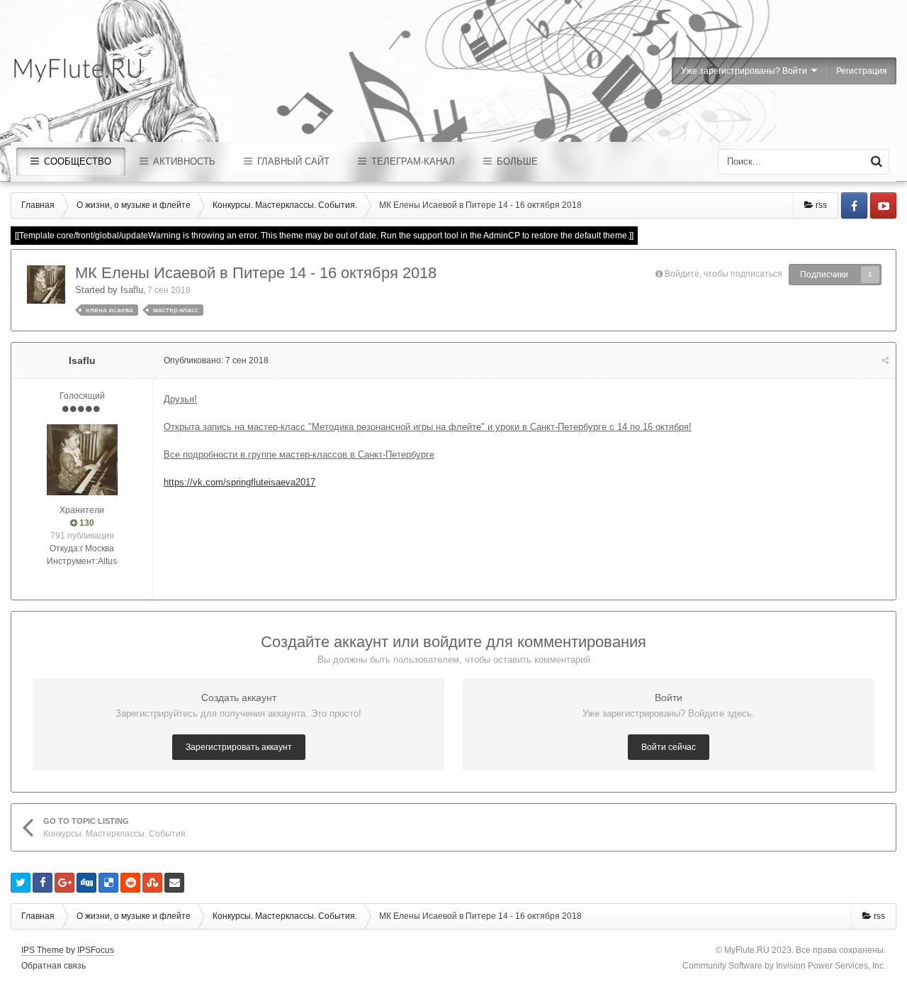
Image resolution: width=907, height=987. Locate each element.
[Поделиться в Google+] (64, 883)
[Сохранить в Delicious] (108, 883)
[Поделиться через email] (174, 883)
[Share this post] (885, 360)
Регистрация (861, 71)
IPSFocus (95, 950)
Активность (182, 161)
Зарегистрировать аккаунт (239, 747)
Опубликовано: (216, 360)
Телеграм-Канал (411, 161)
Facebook (854, 205)
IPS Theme (42, 950)
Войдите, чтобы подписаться (723, 274)
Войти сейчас (668, 747)
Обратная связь (53, 966)
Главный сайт (291, 161)
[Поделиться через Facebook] (42, 883)
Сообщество (76, 161)
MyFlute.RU (747, 950)
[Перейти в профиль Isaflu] (46, 284)
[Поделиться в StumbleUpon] (152, 883)
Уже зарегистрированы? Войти (746, 71)
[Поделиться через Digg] (86, 883)
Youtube (883, 205)
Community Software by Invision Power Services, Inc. (784, 966)
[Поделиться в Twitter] (20, 883)
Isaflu (131, 290)
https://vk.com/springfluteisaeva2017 (239, 482)
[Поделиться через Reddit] (130, 883)
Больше (516, 161)
